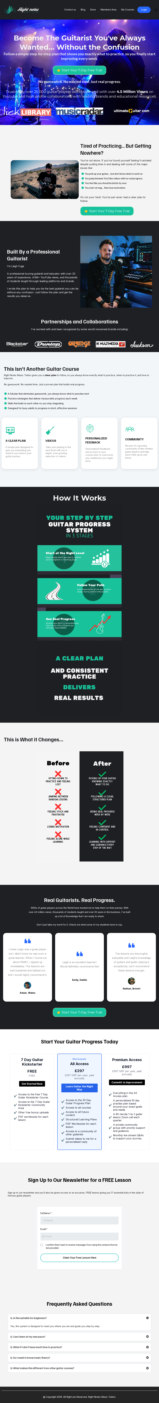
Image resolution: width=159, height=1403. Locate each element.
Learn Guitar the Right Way (79, 1088)
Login (144, 9)
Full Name (46, 1213)
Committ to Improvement (126, 1082)
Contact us (70, 9)
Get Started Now (32, 1083)
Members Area (108, 9)
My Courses (127, 9)
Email (43, 1229)
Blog (83, 9)
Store (93, 9)
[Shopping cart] (155, 9)
